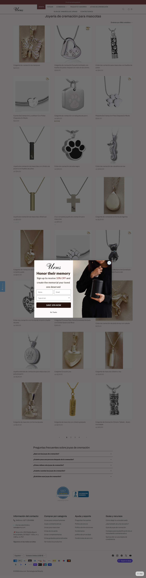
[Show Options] (69, 298)
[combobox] (53, 298)
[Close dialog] (109, 263)
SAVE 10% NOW (53, 305)
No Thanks (53, 312)
